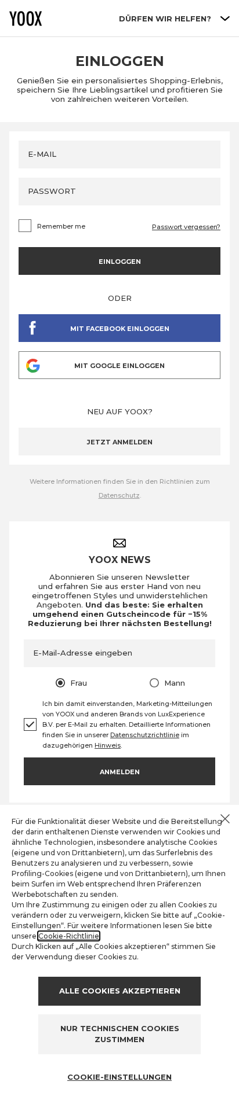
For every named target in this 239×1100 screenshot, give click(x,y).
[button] (119, 441)
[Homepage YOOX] (25, 18)
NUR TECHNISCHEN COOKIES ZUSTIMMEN (119, 1034)
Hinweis (108, 745)
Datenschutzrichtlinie (144, 735)
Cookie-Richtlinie (68, 936)
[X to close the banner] (225, 818)
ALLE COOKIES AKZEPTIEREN (119, 990)
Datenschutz (119, 495)
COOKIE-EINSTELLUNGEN (119, 1076)
